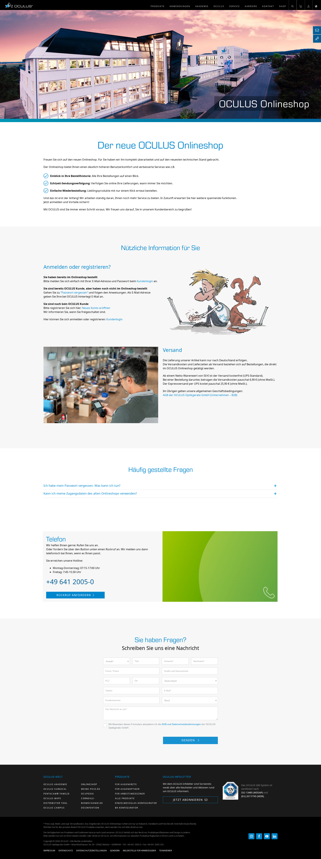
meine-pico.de (90, 789)
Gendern (115, 850)
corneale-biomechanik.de (92, 800)
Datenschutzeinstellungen (91, 850)
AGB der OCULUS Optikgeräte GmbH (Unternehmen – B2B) (200, 395)
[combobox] (116, 661)
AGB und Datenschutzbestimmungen (181, 724)
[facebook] (259, 836)
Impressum (49, 850)
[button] (292, 5)
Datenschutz (66, 850)
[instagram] (251, 836)
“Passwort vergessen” (74, 292)
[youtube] (267, 836)
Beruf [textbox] (167, 700)
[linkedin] (275, 836)
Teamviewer (165, 850)
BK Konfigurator (126, 807)
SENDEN (188, 740)
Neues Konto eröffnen (96, 308)
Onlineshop (89, 784)
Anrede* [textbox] (110, 661)
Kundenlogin (145, 281)
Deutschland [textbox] (171, 681)
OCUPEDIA (87, 793)
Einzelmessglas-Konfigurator (136, 803)
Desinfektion (90, 807)
